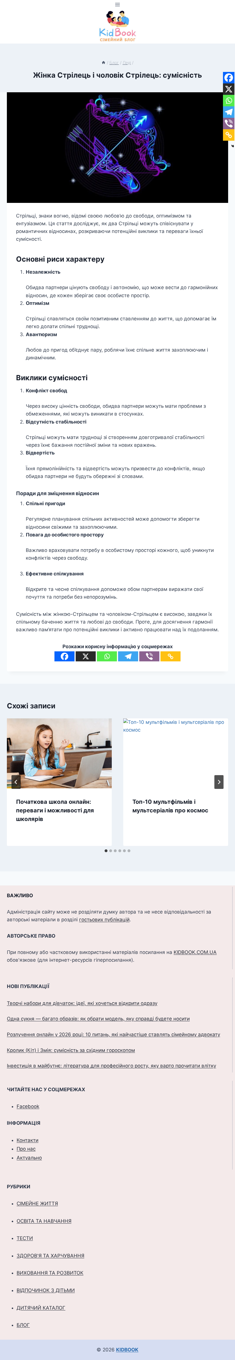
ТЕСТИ (25, 1238)
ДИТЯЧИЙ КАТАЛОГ (41, 1308)
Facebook (28, 1106)
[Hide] (232, 146)
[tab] (106, 850)
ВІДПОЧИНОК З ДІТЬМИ (46, 1290)
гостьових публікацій (104, 919)
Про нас (26, 1149)
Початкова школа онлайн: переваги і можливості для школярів (55, 810)
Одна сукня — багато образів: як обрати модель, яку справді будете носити (98, 1019)
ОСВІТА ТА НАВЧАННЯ (44, 1221)
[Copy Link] (170, 656)
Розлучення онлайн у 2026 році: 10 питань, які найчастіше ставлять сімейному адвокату (113, 1034)
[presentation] (59, 753)
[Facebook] (64, 656)
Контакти (27, 1140)
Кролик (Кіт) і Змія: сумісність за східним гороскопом (71, 1050)
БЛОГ (23, 1325)
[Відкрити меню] (117, 4)
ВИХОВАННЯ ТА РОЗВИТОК (50, 1273)
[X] (86, 656)
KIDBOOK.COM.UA (195, 952)
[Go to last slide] (16, 782)
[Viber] (149, 656)
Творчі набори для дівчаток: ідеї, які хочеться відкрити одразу (82, 1003)
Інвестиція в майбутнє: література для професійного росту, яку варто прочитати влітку (111, 1066)
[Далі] (219, 782)
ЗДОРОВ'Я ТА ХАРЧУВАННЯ (50, 1256)
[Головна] (103, 62)
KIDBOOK (127, 1350)
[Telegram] (128, 656)
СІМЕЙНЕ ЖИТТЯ (37, 1203)
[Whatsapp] (107, 656)
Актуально (29, 1158)
